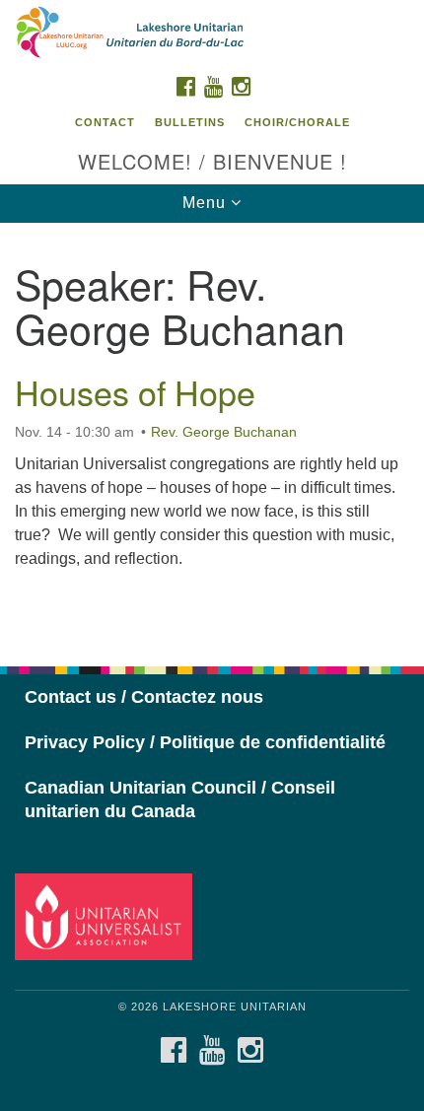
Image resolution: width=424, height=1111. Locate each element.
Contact (105, 122)
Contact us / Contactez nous (144, 697)
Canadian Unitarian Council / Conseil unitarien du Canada (180, 799)
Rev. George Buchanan (224, 432)
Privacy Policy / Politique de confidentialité (205, 742)
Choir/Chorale (297, 122)
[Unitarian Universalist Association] (107, 916)
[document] (212, 434)
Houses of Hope (135, 392)
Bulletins (190, 122)
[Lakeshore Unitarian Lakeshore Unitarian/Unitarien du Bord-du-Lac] (212, 33)
